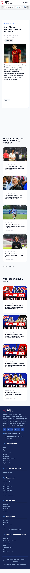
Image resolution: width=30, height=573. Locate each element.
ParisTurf (5, 538)
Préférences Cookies (15, 529)
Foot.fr (5, 511)
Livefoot (5, 504)
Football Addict (7, 508)
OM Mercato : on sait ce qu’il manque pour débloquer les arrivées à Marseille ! (13, 197)
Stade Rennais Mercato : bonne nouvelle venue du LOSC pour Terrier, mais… (14, 255)
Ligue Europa (6, 460)
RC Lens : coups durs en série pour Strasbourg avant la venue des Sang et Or (14, 168)
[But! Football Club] (6, 2)
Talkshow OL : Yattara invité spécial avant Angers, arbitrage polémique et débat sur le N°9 (14, 336)
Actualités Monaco (8, 495)
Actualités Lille (7, 492)
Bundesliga (6, 456)
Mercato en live (7, 472)
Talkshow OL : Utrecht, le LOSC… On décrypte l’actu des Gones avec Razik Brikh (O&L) (15, 307)
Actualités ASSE (7, 486)
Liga (4, 449)
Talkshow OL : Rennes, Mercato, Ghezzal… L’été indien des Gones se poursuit (15, 365)
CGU (4, 527)
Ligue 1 (7, 100)
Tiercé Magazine (7, 547)
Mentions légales (7, 524)
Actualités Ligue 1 (9, 23)
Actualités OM (7, 484)
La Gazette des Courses (9, 540)
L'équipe (5, 522)
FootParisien (6, 506)
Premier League (7, 452)
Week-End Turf (7, 543)
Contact (5, 520)
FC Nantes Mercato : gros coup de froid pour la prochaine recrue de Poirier (15, 226)
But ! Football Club (12, 35)
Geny (4, 549)
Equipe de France (8, 463)
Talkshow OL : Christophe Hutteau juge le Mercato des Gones (13, 394)
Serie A (5, 454)
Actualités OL (7, 488)
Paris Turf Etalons (8, 551)
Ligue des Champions (9, 458)
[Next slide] (27, 7)
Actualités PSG (7, 482)
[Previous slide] (2, 7)
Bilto (4, 545)
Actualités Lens (7, 490)
